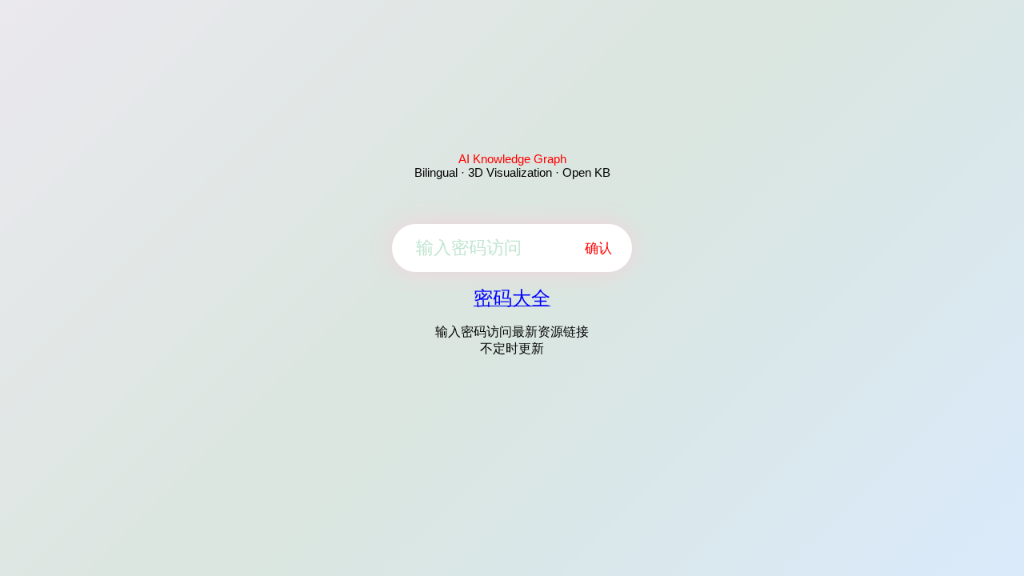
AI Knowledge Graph (512, 159)
